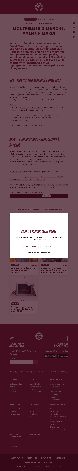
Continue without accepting (39, 252)
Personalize (47, 246)
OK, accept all (31, 246)
